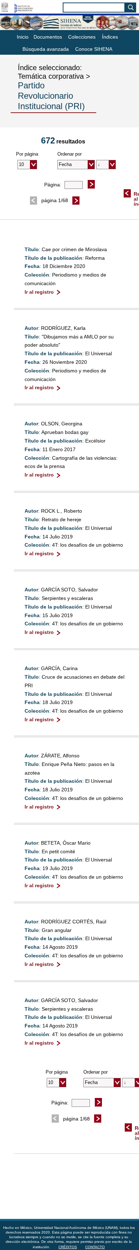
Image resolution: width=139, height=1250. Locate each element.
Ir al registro (39, 292)
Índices (110, 37)
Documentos (48, 37)
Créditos (67, 1247)
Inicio (23, 37)
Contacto (95, 1247)
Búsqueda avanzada (45, 49)
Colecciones (82, 37)
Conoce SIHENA (93, 49)
